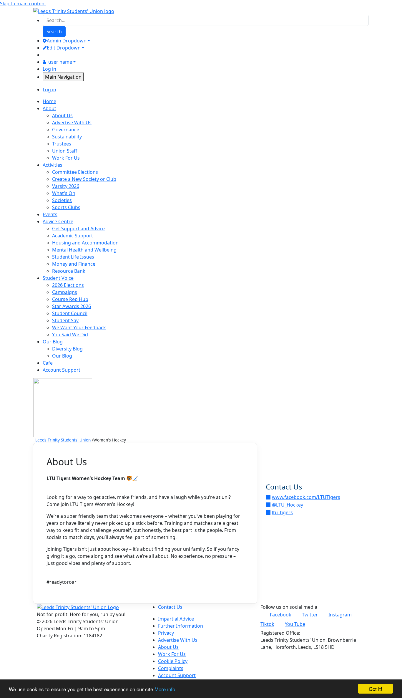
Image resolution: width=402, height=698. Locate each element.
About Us (62, 115)
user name (60, 62)
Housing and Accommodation (85, 242)
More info (165, 689)
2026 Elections (68, 285)
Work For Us (66, 158)
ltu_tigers (282, 512)
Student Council (69, 313)
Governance (65, 129)
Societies (62, 200)
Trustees (61, 143)
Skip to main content (23, 3)
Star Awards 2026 (71, 306)
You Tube (295, 624)
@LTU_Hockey (287, 505)
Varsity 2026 (65, 186)
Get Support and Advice (78, 228)
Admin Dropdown (67, 40)
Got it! (375, 688)
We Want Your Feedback (79, 327)
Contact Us (170, 607)
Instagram (340, 614)
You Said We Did (70, 334)
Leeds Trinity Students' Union (63, 440)
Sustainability (67, 136)
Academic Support (72, 235)
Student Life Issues (73, 257)
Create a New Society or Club (84, 179)
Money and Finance (73, 264)
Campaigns (64, 292)
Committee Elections (75, 172)
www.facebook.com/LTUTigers (306, 497)
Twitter (310, 614)
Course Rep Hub (70, 299)
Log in (49, 69)
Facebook (280, 614)
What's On (63, 193)
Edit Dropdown (64, 47)
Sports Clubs (66, 207)
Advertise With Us (72, 122)
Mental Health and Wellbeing (84, 250)
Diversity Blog (67, 348)
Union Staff (64, 151)
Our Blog (62, 356)
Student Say (65, 320)
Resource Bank (68, 271)
